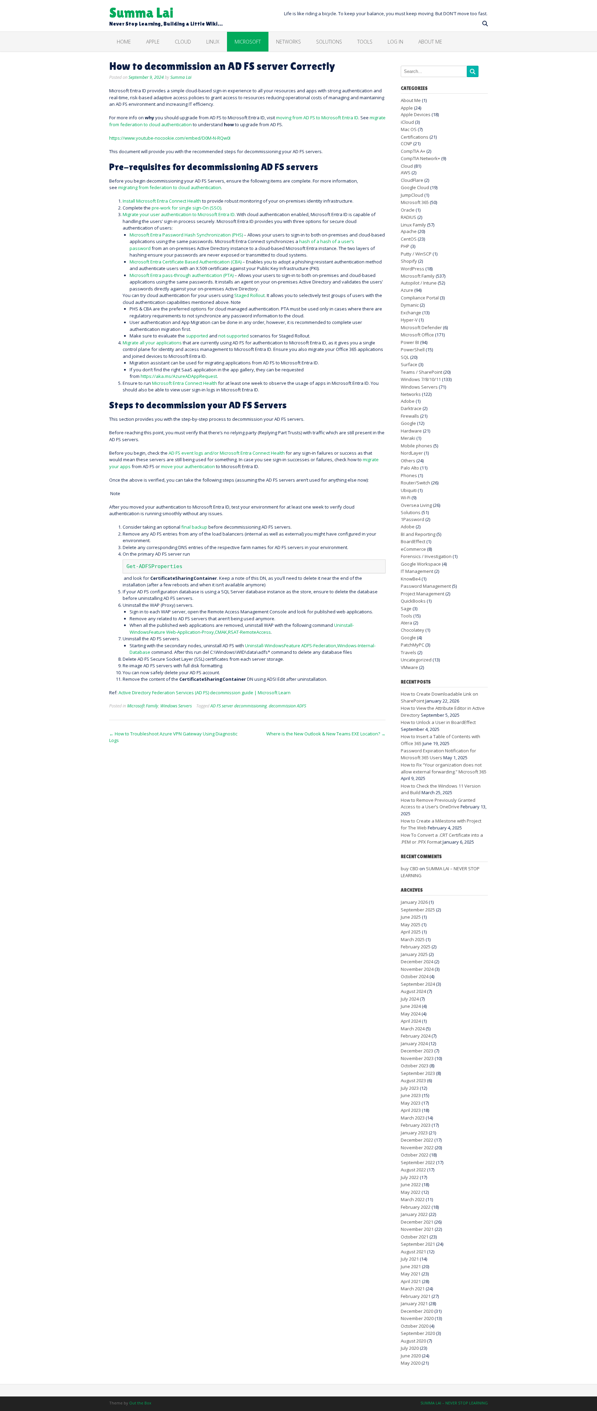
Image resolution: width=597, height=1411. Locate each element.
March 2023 (413, 1118)
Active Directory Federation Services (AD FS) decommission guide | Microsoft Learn (205, 692)
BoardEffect (413, 541)
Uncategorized (416, 660)
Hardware (411, 431)
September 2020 (418, 1333)
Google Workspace (421, 564)
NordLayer (412, 453)
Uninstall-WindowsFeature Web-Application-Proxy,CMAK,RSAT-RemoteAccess (242, 628)
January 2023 (414, 1133)
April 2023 (411, 1110)
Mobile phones (416, 446)
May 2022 (410, 1192)
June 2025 (411, 917)
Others (408, 460)
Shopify (409, 261)
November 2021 (417, 1229)
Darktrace (411, 408)
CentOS (409, 239)
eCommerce (413, 549)
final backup (194, 527)
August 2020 (413, 1341)
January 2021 (414, 1303)
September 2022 (418, 1162)
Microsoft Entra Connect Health (184, 383)
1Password (412, 519)
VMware (409, 667)
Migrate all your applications (152, 343)
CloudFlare (412, 180)
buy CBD (409, 868)
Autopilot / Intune (419, 283)
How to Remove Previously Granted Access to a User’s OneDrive (438, 803)
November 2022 (417, 1147)
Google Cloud (415, 187)
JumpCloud (412, 195)
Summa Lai (141, 12)
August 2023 (413, 1080)
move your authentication (188, 466)
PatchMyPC (412, 645)
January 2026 (414, 902)
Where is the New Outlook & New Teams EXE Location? (326, 734)
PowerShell (413, 349)
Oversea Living (416, 505)
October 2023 (414, 1065)
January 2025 (414, 954)
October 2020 (414, 1326)
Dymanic (410, 305)
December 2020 (417, 1311)
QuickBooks (413, 601)
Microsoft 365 (415, 202)
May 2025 (410, 924)
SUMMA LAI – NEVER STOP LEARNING (454, 1403)
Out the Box (140, 1402)
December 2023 (417, 1051)
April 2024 (411, 1021)
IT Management (417, 571)
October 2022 (414, 1155)
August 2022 (413, 1170)
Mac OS (409, 129)
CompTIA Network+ (420, 158)
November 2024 (417, 969)
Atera (406, 623)
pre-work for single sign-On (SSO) (186, 208)
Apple (153, 41)
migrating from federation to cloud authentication (169, 187)
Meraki (408, 438)
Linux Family (413, 225)
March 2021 (413, 1288)
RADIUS (408, 217)
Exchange (411, 312)
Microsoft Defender (421, 327)
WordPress (412, 269)
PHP (405, 246)
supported (197, 336)
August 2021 (413, 1251)
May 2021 (410, 1274)
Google (408, 423)
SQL (405, 357)
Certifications (414, 137)
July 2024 (410, 999)
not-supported (233, 336)
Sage (406, 608)
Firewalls (410, 416)
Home (124, 41)
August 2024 (413, 991)
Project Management (422, 594)
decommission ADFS (287, 706)
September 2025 (418, 910)
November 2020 (417, 1318)
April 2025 (411, 932)
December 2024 (417, 961)
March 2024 (413, 1028)
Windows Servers (176, 706)
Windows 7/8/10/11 (421, 379)
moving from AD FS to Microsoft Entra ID (317, 117)
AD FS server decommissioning (238, 706)
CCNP (406, 143)
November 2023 (417, 1058)
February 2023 (415, 1125)
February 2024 (415, 1036)
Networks (288, 41)
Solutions (329, 41)
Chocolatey (412, 630)
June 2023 (411, 1095)
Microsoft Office (417, 335)
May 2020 (410, 1363)
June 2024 (411, 1006)
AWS (405, 172)
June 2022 (411, 1184)
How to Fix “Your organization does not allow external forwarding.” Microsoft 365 (443, 768)
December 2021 (417, 1222)
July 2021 (410, 1259)
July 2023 (410, 1088)
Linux (212, 41)
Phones (409, 475)
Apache (409, 231)
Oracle (408, 210)
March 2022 (413, 1199)
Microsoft (248, 41)
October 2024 (414, 976)
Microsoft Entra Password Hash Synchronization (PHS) (186, 235)
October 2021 (414, 1237)
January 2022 (414, 1214)
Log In (395, 41)
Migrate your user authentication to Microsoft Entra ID (179, 214)
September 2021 (418, 1244)
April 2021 (411, 1281)
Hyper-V (409, 320)
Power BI (410, 342)
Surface (409, 364)
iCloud (407, 122)
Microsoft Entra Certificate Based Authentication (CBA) (185, 262)
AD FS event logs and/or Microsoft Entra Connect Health (227, 453)
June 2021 (411, 1266)
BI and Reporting (418, 534)
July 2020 (410, 1348)
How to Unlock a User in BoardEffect (438, 722)
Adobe (408, 401)
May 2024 (410, 1014)
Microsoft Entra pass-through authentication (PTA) (182, 275)
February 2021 (415, 1296)
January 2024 (414, 1043)
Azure (407, 290)
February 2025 (415, 947)
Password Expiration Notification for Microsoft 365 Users (438, 754)
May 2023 (410, 1103)
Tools (406, 616)
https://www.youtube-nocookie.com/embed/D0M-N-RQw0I (169, 138)
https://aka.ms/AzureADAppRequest (179, 376)
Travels (408, 652)
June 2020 (411, 1356)
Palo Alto (410, 468)
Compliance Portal (420, 298)
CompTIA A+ (413, 151)
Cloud (183, 41)
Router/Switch (415, 483)
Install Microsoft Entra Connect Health (162, 201)
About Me (430, 41)
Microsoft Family (142, 706)
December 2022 (417, 1140)
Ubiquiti (409, 490)
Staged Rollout (249, 295)
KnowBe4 (410, 579)
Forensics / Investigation (426, 556)
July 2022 (410, 1177)
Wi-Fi (405, 497)
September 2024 (418, 984)
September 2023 (418, 1073)
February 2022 (415, 1207)
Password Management (426, 586)
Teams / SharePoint (421, 372)
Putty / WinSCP (416, 254)
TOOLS (364, 41)
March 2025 (413, 939)
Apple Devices (415, 114)
